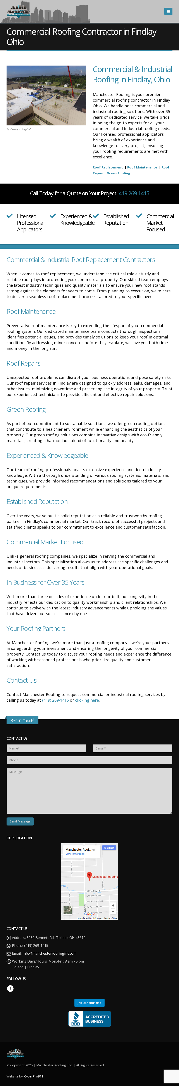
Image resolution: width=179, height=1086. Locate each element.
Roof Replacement (108, 167)
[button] (168, 11)
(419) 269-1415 (55, 700)
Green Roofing (119, 173)
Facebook (10, 988)
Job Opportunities (89, 1003)
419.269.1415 (134, 193)
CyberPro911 (33, 1076)
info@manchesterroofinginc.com (49, 953)
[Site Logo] (19, 11)
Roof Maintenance (142, 167)
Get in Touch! (22, 720)
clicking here (87, 700)
